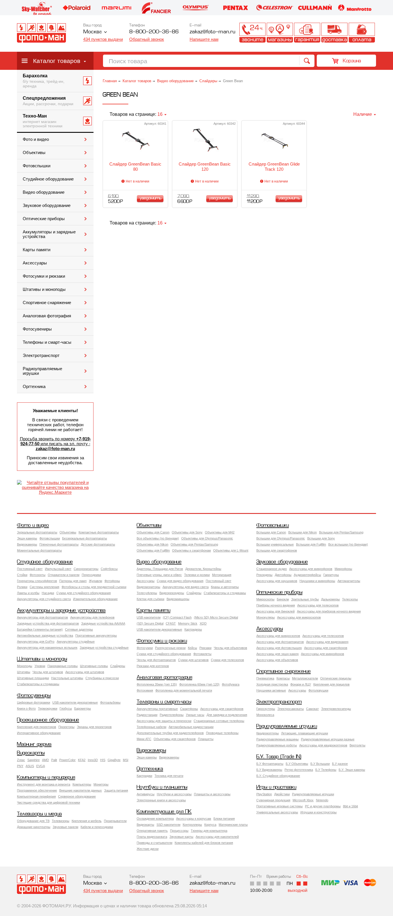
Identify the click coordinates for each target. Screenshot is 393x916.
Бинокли (283, 599)
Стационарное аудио (271, 569)
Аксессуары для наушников (276, 581)
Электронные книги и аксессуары (161, 800)
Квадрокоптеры (267, 733)
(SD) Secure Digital (150, 623)
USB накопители (149, 617)
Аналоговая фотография (47, 316)
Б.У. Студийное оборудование (278, 775)
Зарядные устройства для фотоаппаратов (48, 623)
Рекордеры (264, 575)
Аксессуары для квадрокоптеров (323, 745)
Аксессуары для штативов (84, 672)
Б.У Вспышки (320, 763)
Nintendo (322, 800)
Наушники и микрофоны (317, 581)
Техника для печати (168, 775)
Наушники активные (271, 690)
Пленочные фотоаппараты (59, 544)
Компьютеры (82, 784)
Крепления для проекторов (36, 727)
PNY (20, 766)
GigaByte (114, 760)
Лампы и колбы (28, 593)
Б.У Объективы (297, 763)
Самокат (312, 708)
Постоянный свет (30, 569)
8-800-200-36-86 (154, 32)
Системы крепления (44, 587)
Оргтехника (34, 386)
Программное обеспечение (37, 790)
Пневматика (265, 678)
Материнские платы (233, 824)
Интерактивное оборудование (39, 733)
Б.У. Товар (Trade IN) (278, 756)
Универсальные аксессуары (277, 812)
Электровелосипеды (336, 708)
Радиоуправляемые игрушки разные (327, 739)
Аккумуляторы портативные (157, 708)
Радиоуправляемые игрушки (42, 371)
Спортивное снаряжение (47, 302)
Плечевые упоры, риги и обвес (159, 575)
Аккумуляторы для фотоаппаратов (42, 617)
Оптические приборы (44, 218)
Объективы (34, 152)
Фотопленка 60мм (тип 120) (199, 684)
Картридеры (193, 629)
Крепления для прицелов (331, 684)
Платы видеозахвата (152, 836)
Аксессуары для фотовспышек (279, 648)
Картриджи (144, 775)
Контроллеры (192, 824)
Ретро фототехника (299, 769)
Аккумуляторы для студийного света (44, 599)
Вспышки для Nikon (302, 532)
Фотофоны (112, 581)
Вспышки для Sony (321, 538)
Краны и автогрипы (225, 587)
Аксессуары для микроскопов (299, 617)
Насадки (48, 593)
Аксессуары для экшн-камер (277, 654)
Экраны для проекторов (94, 727)
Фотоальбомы (110, 702)
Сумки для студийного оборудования (83, 593)
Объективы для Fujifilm (153, 550)
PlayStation (264, 794)
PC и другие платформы (323, 806)
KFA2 (81, 760)
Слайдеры (208, 81)
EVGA (40, 766)
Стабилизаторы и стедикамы (225, 593)
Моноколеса (265, 715)
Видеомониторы (148, 587)
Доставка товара (334, 33)
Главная (110, 81)
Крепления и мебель (87, 821)
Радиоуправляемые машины (277, 739)
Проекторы (66, 727)
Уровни (40, 666)
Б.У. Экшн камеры (352, 769)
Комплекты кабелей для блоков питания (204, 842)
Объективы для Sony (187, 532)
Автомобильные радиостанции (191, 727)
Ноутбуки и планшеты (162, 787)
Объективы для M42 (219, 532)
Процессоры (179, 830)
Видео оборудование (43, 192)
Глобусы (66, 708)
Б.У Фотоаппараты (269, 763)
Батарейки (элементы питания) (40, 629)
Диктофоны (283, 575)
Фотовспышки (36, 166)
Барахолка (43, 80)
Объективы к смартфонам (191, 550)
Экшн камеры (27, 538)
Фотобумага (230, 684)
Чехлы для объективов (230, 648)
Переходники (91, 575)
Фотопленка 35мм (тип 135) (157, 684)
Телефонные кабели (151, 727)
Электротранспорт (41, 355)
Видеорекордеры (171, 593)
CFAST (171, 623)
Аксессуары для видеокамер (327, 642)
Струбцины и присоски (102, 678)
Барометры (82, 708)
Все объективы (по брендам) (158, 538)
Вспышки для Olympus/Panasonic (280, 538)
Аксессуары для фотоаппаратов (280, 642)
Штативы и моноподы (44, 289)
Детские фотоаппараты (98, 544)
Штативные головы (94, 666)
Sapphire (33, 760)
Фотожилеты (202, 654)
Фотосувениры (37, 329)
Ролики (22, 587)
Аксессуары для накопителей (217, 836)
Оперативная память (152, 830)
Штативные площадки (33, 678)
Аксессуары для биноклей (275, 611)
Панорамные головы (62, 666)
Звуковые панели (65, 827)
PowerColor (67, 760)
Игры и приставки (276, 787)
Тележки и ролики (197, 575)
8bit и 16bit (350, 806)
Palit (54, 760)
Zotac (21, 760)
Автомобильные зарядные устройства (45, 635)
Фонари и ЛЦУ (300, 684)
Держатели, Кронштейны (203, 569)
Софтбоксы (109, 569)
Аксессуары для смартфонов (325, 648)
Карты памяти (36, 249)
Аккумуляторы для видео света (186, 587)
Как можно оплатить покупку (362, 33)
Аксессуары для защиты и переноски (164, 721)
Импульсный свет (58, 569)
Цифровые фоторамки (33, 702)
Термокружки (47, 708)
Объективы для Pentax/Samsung (194, 544)
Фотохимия (145, 690)
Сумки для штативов (193, 660)
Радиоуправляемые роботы (276, 745)
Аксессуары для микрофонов (310, 569)
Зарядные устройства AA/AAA (103, 623)
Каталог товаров (56, 60)
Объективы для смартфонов (175, 739)
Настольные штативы (67, 678)
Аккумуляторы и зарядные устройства (49, 234)
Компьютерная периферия (36, 796)
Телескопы (350, 599)
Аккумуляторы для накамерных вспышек (47, 647)
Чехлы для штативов (48, 672)
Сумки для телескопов (227, 660)
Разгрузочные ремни (170, 648)
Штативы (23, 672)
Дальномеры (330, 599)
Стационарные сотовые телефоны (219, 721)
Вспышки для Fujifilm (311, 544)
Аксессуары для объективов (277, 660)
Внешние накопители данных (80, 790)
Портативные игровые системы (279, 806)
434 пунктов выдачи (103, 39)
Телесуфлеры (147, 593)
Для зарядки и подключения (227, 715)
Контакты (252, 33)
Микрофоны (343, 569)
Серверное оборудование (77, 796)
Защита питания (116, 790)
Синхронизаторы (86, 569)
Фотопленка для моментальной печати (183, 690)
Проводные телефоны (222, 733)
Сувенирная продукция (273, 800)
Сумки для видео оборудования (180, 581)
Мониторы (101, 784)
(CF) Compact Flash (177, 617)
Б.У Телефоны (325, 769)
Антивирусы (145, 794)
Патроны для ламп (73, 581)
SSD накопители (168, 824)
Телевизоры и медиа (39, 814)
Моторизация (221, 575)
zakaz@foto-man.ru (212, 32)
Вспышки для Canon (271, 532)
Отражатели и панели (63, 575)
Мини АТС (144, 739)
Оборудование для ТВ (33, 821)
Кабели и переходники (97, 827)
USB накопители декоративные (159, 629)
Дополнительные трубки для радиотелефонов (170, 733)
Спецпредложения (48, 101)
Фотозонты (37, 575)
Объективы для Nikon (152, 544)
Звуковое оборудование (46, 205)
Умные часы (195, 715)
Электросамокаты (290, 708)
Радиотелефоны (172, 715)
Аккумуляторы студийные (76, 641)
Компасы (283, 678)
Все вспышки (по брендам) (348, 544)
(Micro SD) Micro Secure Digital (216, 617)
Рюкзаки (205, 648)
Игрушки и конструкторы (318, 812)
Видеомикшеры (178, 599)
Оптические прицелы (335, 678)
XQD (203, 623)
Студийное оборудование (48, 179)
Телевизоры (60, 821)
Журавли (95, 581)
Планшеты (205, 739)
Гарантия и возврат (307, 33)
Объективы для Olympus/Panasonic (207, 538)
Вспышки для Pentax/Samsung (341, 532)
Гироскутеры (265, 708)
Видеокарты (31, 753)
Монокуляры (265, 617)
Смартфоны (189, 708)
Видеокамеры (27, 544)
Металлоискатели (305, 678)
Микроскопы (265, 599)
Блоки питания (224, 818)
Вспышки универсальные (275, 544)
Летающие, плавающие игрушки (304, 733)
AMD (45, 760)
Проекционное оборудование (48, 720)
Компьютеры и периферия (46, 777)
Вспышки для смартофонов (276, 550)
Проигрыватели (115, 821)
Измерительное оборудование (95, 599)
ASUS (30, 766)
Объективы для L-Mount (230, 550)
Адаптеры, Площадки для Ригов (160, 569)
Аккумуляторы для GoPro (35, 641)
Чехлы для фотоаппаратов (156, 660)
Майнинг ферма (34, 744)
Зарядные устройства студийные (104, 647)
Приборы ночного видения (275, 605)
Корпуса (210, 824)
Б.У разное (340, 763)
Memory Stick (187, 623)
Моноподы (24, 666)
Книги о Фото (26, 708)
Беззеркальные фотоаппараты (84, 538)
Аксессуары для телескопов (318, 605)
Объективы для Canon (153, 532)
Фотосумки (145, 648)
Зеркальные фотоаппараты (37, 532)
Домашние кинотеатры (33, 827)
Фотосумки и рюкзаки (44, 276)
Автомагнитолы (348, 581)
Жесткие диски (148, 848)
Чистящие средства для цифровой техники (48, 802)
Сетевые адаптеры (79, 629)
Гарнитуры (331, 575)
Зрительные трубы (305, 599)
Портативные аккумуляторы (96, 635)
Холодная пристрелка (272, 684)
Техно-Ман (42, 121)
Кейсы (192, 648)
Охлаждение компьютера (155, 818)
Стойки (22, 575)
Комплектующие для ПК (164, 811)
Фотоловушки (318, 690)
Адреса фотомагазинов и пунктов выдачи (280, 33)
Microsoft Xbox (303, 800)
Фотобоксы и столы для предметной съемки (94, 587)
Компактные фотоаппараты (99, 532)
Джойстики (282, 794)
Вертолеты (357, 745)
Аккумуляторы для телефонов (92, 617)
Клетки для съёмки (150, 599)
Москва (92, 32)
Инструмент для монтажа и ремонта (43, 784)
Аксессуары (35, 263)
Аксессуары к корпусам (193, 818)
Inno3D (93, 760)
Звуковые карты (181, 836)
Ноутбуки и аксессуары (174, 794)
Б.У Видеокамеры (269, 769)
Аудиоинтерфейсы (307, 575)
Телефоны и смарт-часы (47, 342)
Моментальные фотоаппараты (39, 550)
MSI (125, 760)
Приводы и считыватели (154, 842)
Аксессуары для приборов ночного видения (329, 611)
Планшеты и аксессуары (212, 794)
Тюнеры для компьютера (209, 830)
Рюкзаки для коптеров (153, 666)
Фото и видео (36, 139)
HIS (102, 760)
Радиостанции (147, 715)
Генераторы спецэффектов (37, 581)
